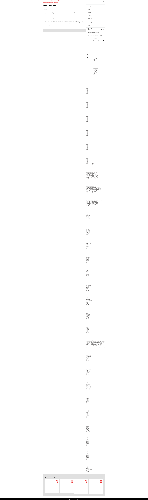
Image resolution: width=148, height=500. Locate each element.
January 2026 (89, 16)
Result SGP (87, 221)
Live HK (87, 331)
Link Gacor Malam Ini (89, 300)
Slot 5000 (87, 236)
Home (103, 1)
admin (45, 25)
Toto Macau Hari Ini (88, 369)
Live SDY (87, 240)
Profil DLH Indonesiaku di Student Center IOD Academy (93, 198)
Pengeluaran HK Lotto (89, 382)
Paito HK (87, 233)
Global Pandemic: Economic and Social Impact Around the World (96, 29)
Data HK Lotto (88, 377)
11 (90, 46)
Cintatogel (87, 409)
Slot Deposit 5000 (88, 243)
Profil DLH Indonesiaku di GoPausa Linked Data (92, 202)
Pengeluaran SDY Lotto (89, 470)
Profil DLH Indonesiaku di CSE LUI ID (91, 199)
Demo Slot (87, 426)
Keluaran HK (88, 373)
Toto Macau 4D (88, 334)
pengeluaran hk (88, 219)
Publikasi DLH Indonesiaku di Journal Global (91, 190)
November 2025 (90, 19)
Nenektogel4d (88, 388)
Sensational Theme (80, 499)
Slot (95, 71)
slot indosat (95, 60)
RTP (86, 241)
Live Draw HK (88, 269)
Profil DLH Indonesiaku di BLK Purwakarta (91, 201)
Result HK (95, 69)
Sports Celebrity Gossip (47, 30)
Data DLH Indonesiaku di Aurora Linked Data (92, 175)
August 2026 (89, 6)
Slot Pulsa (87, 234)
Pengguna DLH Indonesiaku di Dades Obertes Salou (92, 165)
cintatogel (87, 472)
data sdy (87, 272)
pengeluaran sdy (88, 207)
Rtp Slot (87, 301)
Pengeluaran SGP (88, 362)
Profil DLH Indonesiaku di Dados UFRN (91, 174)
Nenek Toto (87, 372)
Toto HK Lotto (88, 381)
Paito (95, 66)
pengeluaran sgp (88, 270)
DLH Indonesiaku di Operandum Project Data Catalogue (93, 187)
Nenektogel (87, 284)
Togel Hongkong (88, 215)
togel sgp (87, 260)
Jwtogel (87, 404)
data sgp (87, 245)
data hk (87, 247)
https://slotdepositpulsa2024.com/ (90, 235)
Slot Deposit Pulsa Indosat (89, 303)
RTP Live (95, 70)
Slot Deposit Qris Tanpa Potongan (90, 213)
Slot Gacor (87, 228)
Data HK (87, 319)
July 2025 (89, 25)
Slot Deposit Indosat (95, 59)
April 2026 (89, 12)
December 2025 (90, 18)
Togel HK (87, 212)
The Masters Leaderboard (80, 30)
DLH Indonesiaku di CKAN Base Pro (90, 173)
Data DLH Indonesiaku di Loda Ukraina (91, 186)
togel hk (87, 244)
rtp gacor (87, 289)
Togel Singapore (88, 314)
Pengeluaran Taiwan (88, 214)
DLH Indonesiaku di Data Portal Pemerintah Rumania (92, 177)
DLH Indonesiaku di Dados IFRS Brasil (91, 184)
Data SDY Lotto (88, 430)
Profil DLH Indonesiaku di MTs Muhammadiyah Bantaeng (93, 192)
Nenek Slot (87, 275)
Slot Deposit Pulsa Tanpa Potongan (90, 226)
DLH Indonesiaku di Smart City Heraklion (91, 178)
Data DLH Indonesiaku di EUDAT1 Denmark (92, 180)
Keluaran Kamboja (88, 356)
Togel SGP (87, 258)
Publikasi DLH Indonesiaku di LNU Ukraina (91, 204)
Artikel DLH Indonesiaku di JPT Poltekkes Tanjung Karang (93, 189)
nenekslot (87, 255)
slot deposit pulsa (88, 220)
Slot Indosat (95, 73)
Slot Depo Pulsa (88, 242)
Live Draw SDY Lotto (89, 376)
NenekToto (87, 367)
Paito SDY (87, 317)
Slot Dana (87, 292)
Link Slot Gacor (88, 218)
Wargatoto (87, 432)
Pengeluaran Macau (88, 285)
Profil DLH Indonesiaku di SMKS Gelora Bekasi (92, 194)
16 (103, 46)
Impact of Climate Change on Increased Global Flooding (95, 35)
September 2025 (90, 22)
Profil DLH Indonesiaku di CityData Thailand (91, 171)
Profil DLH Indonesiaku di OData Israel (91, 163)
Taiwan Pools (87, 357)
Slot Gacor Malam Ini (95, 75)
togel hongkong (88, 222)
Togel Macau (95, 72)
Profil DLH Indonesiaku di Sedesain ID (91, 191)
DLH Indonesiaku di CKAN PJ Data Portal (91, 172)
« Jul (87, 54)
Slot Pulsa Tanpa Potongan (89, 277)
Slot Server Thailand (88, 291)
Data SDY (87, 283)
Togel (87, 262)
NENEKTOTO (88, 371)
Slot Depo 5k (88, 232)
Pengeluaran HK (88, 231)
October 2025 (89, 21)
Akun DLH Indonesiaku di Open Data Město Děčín (92, 164)
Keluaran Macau (88, 227)
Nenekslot (87, 274)
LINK (87, 80)
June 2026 (89, 9)
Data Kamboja (88, 248)
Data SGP (87, 205)
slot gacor (87, 271)
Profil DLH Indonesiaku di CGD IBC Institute (91, 193)
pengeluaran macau (88, 286)
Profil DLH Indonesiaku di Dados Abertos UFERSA (92, 185)
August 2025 (89, 24)
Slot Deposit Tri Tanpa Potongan (96, 61)
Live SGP (87, 217)
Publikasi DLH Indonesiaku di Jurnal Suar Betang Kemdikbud (93, 188)
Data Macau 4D (88, 330)
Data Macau (87, 263)
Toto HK (87, 360)
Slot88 (87, 427)
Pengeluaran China (88, 297)
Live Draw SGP (88, 320)
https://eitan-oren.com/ (89, 469)
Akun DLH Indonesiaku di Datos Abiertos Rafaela (92, 170)
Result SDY (87, 208)
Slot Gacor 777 (88, 257)
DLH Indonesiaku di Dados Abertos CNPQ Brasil (92, 203)
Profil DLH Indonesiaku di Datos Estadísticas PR (92, 179)
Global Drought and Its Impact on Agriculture (93, 32)
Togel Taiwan (88, 359)
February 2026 (89, 15)
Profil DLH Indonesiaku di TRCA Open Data (91, 176)
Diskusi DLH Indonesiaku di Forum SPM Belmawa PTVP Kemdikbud (94, 200)
